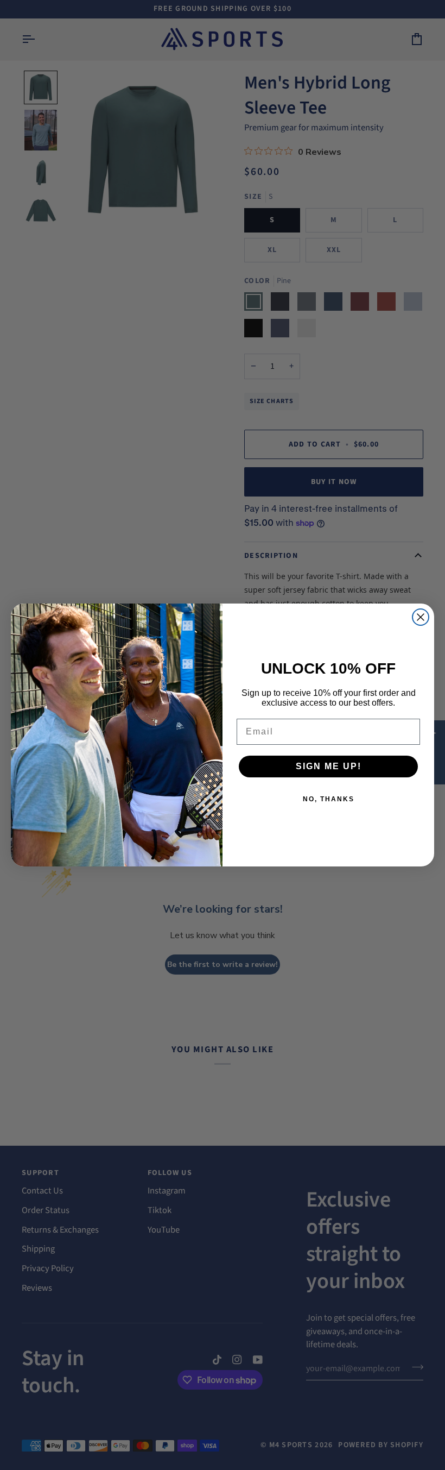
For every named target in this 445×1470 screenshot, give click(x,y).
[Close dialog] (420, 617)
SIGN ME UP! (328, 766)
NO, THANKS (328, 799)
